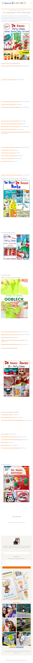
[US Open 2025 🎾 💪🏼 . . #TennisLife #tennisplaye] (9, 639)
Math (22, 9)
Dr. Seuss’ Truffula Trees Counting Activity (9, 155)
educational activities (18, 8)
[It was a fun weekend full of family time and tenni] (9, 610)
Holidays (2, 9)
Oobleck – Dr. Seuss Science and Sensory (11, 277)
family (28, 8)
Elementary (25, 8)
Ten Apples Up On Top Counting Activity (9, 79)
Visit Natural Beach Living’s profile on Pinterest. (16, 522)
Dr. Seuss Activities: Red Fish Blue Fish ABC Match (10, 107)
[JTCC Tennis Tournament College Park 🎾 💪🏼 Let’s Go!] (24, 610)
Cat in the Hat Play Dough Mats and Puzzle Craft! (10, 101)
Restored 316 (25, 660)
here (17, 652)
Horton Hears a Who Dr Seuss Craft (8, 104)
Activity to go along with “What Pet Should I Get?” (11, 147)
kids (11, 9)
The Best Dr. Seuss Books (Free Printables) (14, 179)
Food (30, 8)
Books (9, 8)
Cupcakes (10, 414)
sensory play (11, 10)
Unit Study (22, 10)
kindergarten (14, 9)
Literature (19, 9)
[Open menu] (29, 3)
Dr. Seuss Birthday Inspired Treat (7, 417)
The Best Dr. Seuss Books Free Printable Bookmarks (11, 65)
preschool (25, 9)
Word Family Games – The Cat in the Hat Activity (10, 126)
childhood (12, 8)
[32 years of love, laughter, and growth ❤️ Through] (9, 625)
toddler (18, 10)
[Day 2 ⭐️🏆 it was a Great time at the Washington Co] (24, 639)
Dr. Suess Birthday (4, 414)
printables (29, 9)
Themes (15, 10)
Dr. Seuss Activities (5, 464)
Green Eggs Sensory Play (6, 337)
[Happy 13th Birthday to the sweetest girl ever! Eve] (24, 625)
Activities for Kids (4, 8)
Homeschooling (7, 9)
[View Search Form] (31, 3)
